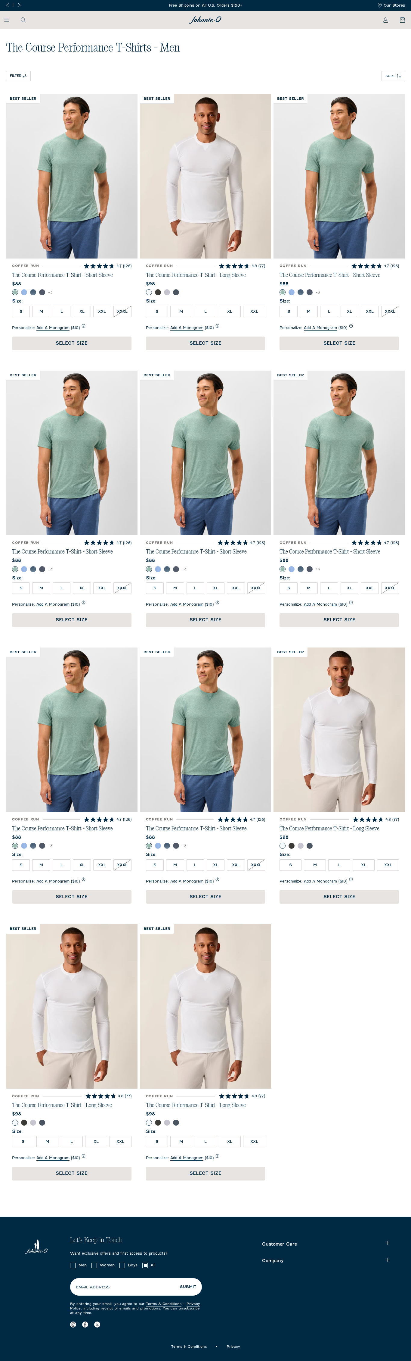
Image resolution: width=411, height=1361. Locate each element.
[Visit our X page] (97, 1325)
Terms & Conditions (163, 1304)
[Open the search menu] (23, 20)
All (153, 1265)
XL (82, 311)
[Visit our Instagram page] (73, 1325)
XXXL (122, 311)
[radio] (15, 292)
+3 (50, 292)
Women (107, 1265)
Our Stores (394, 5)
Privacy (233, 1346)
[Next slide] (19, 5)
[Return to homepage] (205, 20)
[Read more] (205, 5)
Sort (390, 76)
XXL (102, 311)
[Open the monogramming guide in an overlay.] (83, 326)
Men (83, 1265)
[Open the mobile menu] (9, 20)
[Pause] (13, 5)
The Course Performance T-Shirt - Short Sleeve (62, 275)
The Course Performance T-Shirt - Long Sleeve (196, 275)
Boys (133, 1265)
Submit (188, 1287)
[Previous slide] (7, 5)
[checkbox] (73, 1265)
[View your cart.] (399, 20)
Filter (15, 76)
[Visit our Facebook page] (85, 1325)
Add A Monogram (53, 327)
